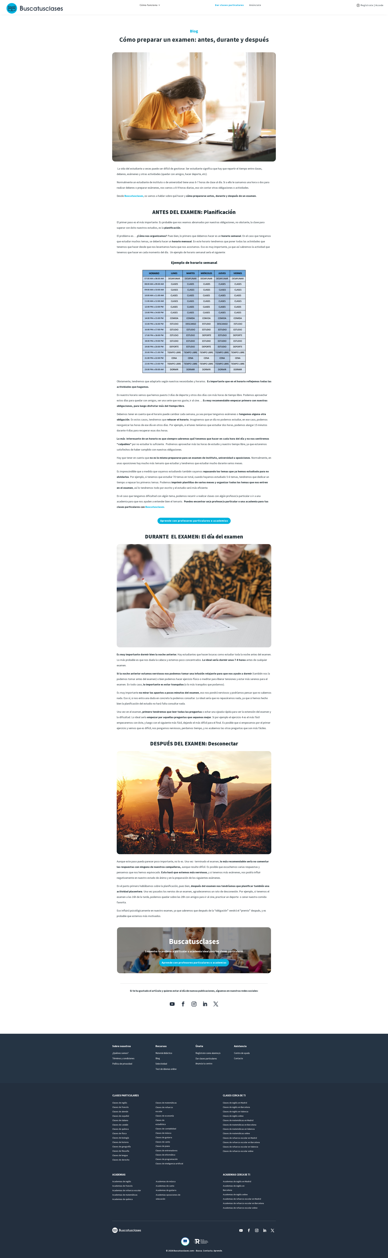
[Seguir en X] (216, 1004)
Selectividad (161, 1063)
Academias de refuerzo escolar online (240, 1207)
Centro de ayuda (242, 1053)
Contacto (238, 1058)
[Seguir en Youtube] (172, 1004)
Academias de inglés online (235, 1194)
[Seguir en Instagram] (194, 1004)
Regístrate (367, 5)
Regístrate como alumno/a (208, 1053)
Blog (158, 1058)
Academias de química (122, 1199)
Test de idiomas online (166, 1069)
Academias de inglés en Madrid (237, 1181)
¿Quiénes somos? (120, 1053)
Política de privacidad (122, 1063)
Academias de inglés (121, 1181)
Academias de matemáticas (124, 1194)
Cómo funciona (148, 5)
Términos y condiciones (123, 1058)
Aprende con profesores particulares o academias (194, 520)
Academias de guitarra (166, 1190)
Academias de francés (122, 1185)
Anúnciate (255, 5)
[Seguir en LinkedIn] (205, 1004)
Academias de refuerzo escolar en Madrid (242, 1198)
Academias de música (166, 1181)
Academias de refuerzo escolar (126, 1190)
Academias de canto (165, 1185)
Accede (379, 5)
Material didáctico (164, 1053)
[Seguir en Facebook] (183, 1004)
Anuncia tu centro (204, 1063)
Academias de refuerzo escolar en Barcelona (243, 1203)
